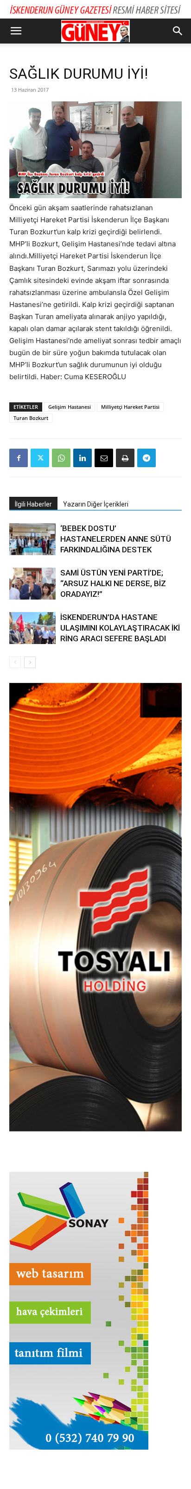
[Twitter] (40, 458)
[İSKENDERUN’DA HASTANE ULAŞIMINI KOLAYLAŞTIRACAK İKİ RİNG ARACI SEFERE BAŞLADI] (32, 628)
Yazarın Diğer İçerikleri (95, 504)
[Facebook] (18, 458)
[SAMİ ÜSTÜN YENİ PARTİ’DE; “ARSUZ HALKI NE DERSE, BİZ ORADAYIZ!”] (32, 584)
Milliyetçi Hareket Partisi (130, 406)
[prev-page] (15, 662)
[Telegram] (146, 458)
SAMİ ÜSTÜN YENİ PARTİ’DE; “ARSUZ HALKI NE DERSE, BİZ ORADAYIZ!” (113, 583)
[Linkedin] (82, 458)
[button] (16, 31)
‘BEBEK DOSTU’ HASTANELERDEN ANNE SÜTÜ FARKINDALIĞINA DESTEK (115, 539)
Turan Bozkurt (30, 417)
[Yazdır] (125, 458)
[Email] (104, 458)
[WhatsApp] (61, 458)
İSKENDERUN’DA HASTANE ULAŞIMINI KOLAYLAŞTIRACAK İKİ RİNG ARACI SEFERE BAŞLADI (120, 628)
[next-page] (30, 662)
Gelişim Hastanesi (69, 406)
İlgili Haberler (33, 504)
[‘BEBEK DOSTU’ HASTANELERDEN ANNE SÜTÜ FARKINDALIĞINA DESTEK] (32, 539)
